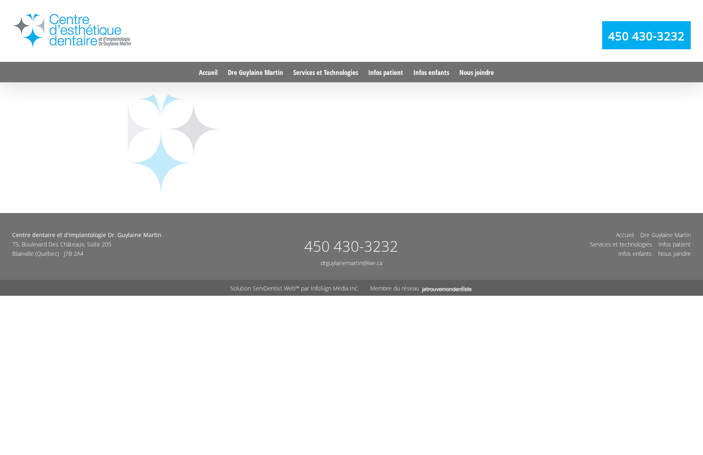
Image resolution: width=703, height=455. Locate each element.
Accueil (625, 235)
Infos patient (675, 244)
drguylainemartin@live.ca (351, 263)
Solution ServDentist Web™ (264, 288)
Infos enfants (635, 253)
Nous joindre (674, 253)
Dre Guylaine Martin (665, 235)
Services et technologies (621, 244)
